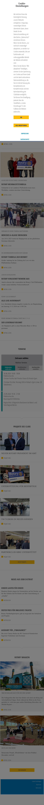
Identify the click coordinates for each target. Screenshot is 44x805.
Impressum (25, 134)
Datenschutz (25, 139)
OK (21, 117)
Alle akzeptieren (21, 125)
